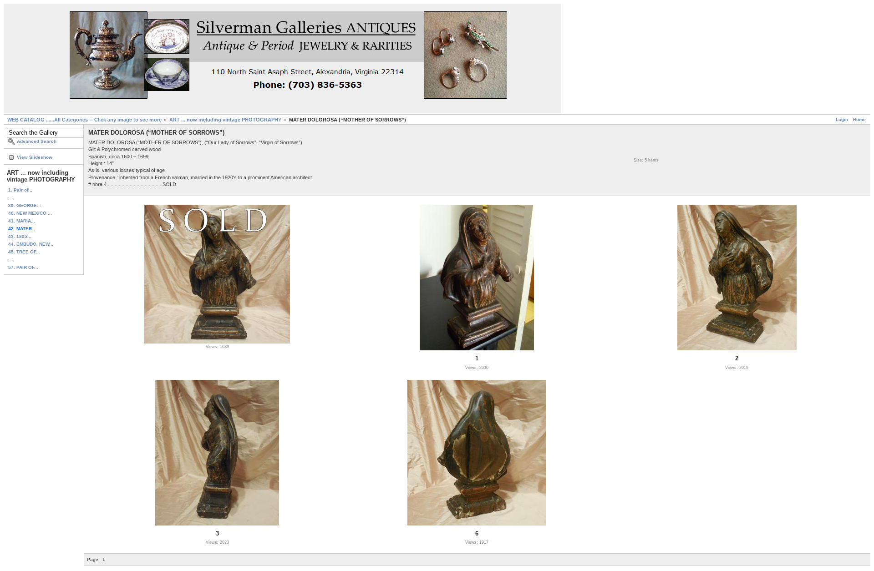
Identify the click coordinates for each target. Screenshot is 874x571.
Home (859, 119)
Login (842, 119)
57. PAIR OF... (23, 267)
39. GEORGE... (24, 205)
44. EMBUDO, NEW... (30, 244)
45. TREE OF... (24, 251)
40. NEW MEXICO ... (30, 213)
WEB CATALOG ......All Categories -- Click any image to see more (84, 119)
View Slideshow (34, 157)
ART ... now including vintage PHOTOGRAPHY (225, 119)
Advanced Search (36, 141)
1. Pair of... (20, 189)
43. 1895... (19, 236)
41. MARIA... (21, 220)
